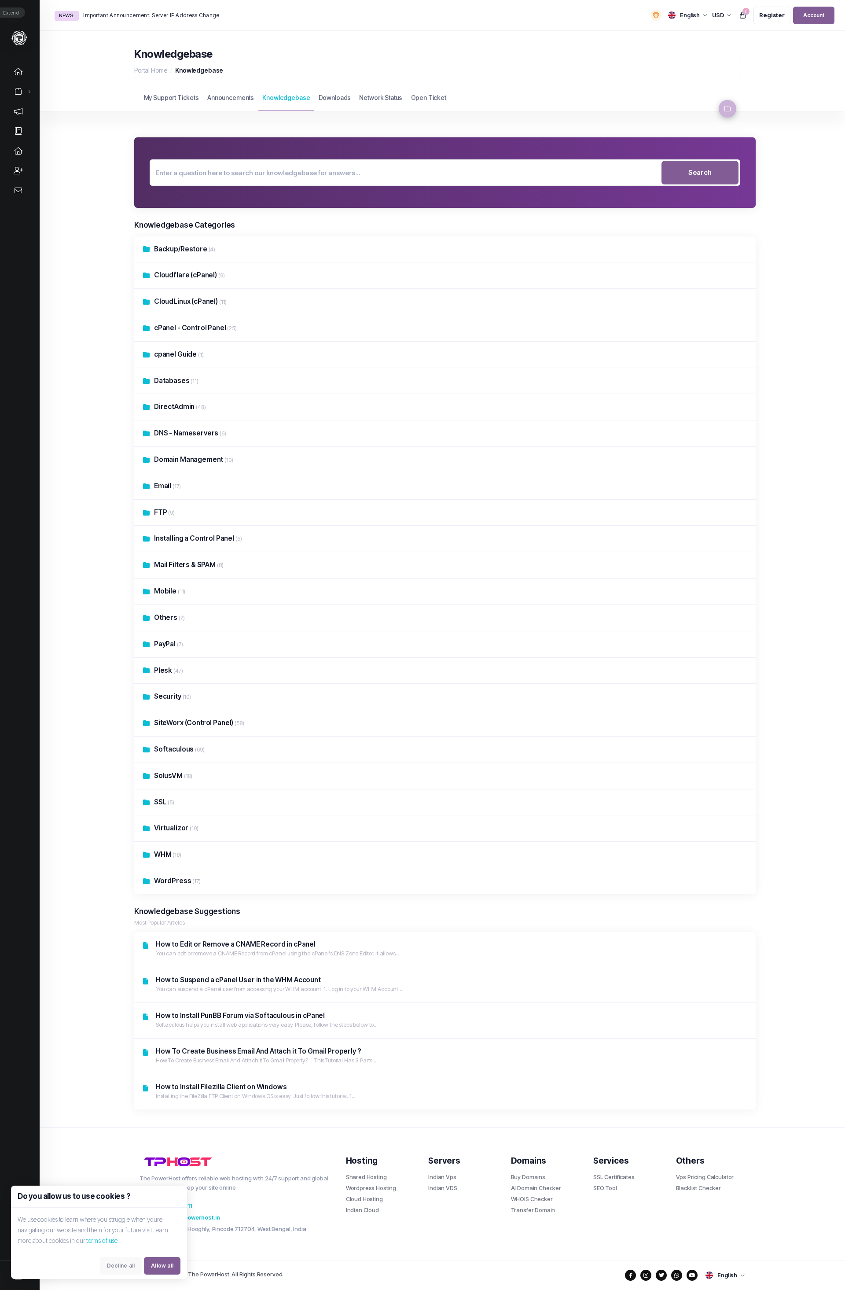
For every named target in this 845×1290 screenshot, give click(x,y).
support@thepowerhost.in (184, 1217)
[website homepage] (236, 1161)
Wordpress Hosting (371, 1187)
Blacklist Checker (698, 1187)
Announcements (230, 97)
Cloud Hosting (364, 1198)
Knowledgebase (286, 97)
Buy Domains (528, 1176)
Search (700, 172)
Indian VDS (442, 1187)
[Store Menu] (18, 91)
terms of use (102, 1240)
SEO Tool (605, 1187)
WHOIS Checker (532, 1198)
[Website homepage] (19, 37)
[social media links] (630, 1275)
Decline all (121, 1265)
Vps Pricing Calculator (705, 1176)
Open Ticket (428, 97)
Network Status (380, 97)
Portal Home (150, 70)
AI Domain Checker (536, 1187)
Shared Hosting (366, 1176)
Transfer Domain (533, 1209)
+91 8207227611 (170, 1205)
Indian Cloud (362, 1209)
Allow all (162, 1265)
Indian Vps (442, 1176)
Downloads (335, 97)
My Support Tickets (171, 97)
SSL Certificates (614, 1176)
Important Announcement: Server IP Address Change (151, 15)
